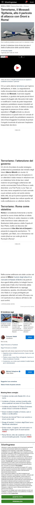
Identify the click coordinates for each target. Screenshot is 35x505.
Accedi (32, 2)
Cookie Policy (14, 493)
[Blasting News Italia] (11, 2)
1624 (15, 452)
